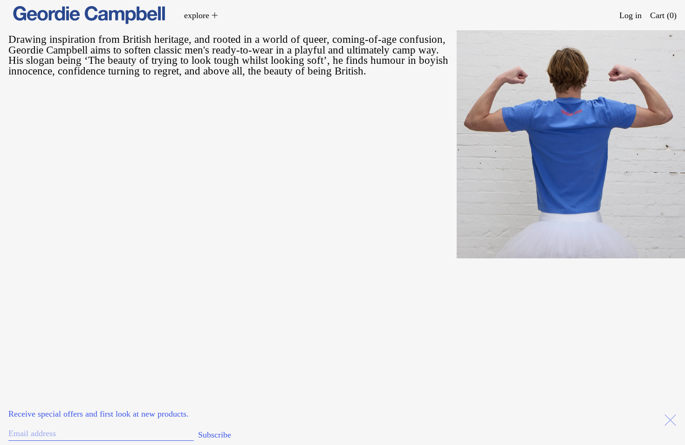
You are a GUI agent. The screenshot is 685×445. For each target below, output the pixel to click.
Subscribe (214, 434)
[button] (663, 15)
